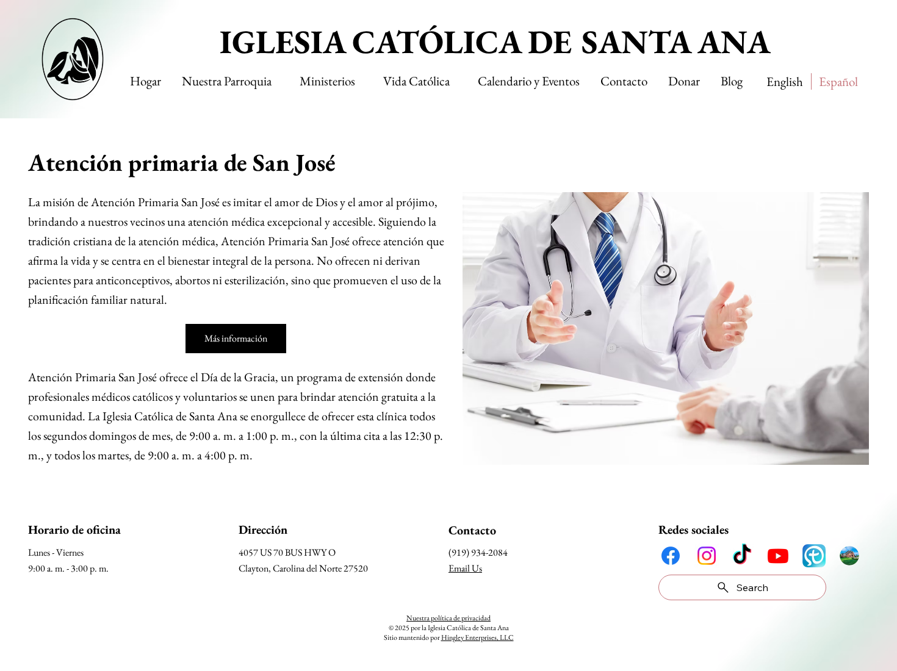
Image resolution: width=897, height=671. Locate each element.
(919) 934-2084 (478, 552)
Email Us (465, 568)
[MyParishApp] (814, 556)
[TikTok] (742, 556)
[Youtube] (778, 556)
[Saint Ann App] (849, 556)
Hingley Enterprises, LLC (477, 637)
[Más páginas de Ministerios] (360, 81)
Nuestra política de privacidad (448, 618)
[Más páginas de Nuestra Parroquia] (277, 81)
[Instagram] (706, 556)
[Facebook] (670, 556)
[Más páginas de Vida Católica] (455, 81)
